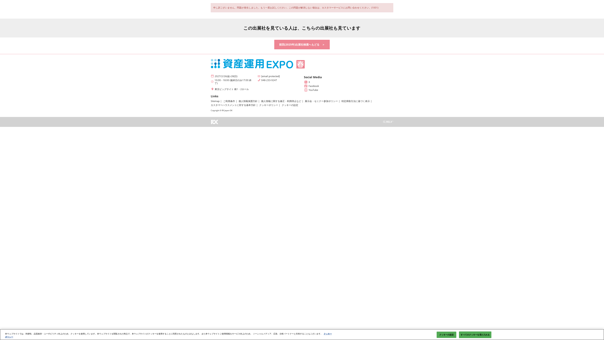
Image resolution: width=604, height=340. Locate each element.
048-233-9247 (269, 80)
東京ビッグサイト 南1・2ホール (232, 89)
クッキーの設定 (446, 334)
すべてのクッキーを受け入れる (475, 334)
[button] (302, 44)
